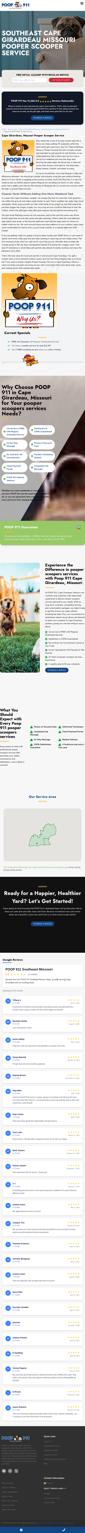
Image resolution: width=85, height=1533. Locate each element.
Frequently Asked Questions (55, 1459)
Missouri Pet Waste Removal (29, 129)
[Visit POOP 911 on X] (16, 1471)
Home (4, 129)
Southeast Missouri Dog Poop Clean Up (55, 129)
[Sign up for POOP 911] (21, 1530)
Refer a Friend (7, 1496)
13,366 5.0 (39, 101)
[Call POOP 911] (63, 1530)
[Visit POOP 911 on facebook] (4, 1471)
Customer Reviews (51, 1450)
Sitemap (47, 1494)
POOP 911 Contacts (10, 1501)
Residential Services (51, 1446)
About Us (47, 1441)
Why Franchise (7, 1483)
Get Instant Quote (61, 80)
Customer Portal (8, 1505)
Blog (45, 1463)
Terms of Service (57, 1523)
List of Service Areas (52, 1498)
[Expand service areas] (65, 1488)
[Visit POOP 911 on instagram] (10, 1471)
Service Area (12, 129)
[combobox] (29, 80)
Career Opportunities (10, 1492)
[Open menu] (82, 3)
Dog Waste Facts (51, 1455)
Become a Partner (9, 1487)
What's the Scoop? (9, 1509)
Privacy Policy (49, 1502)
